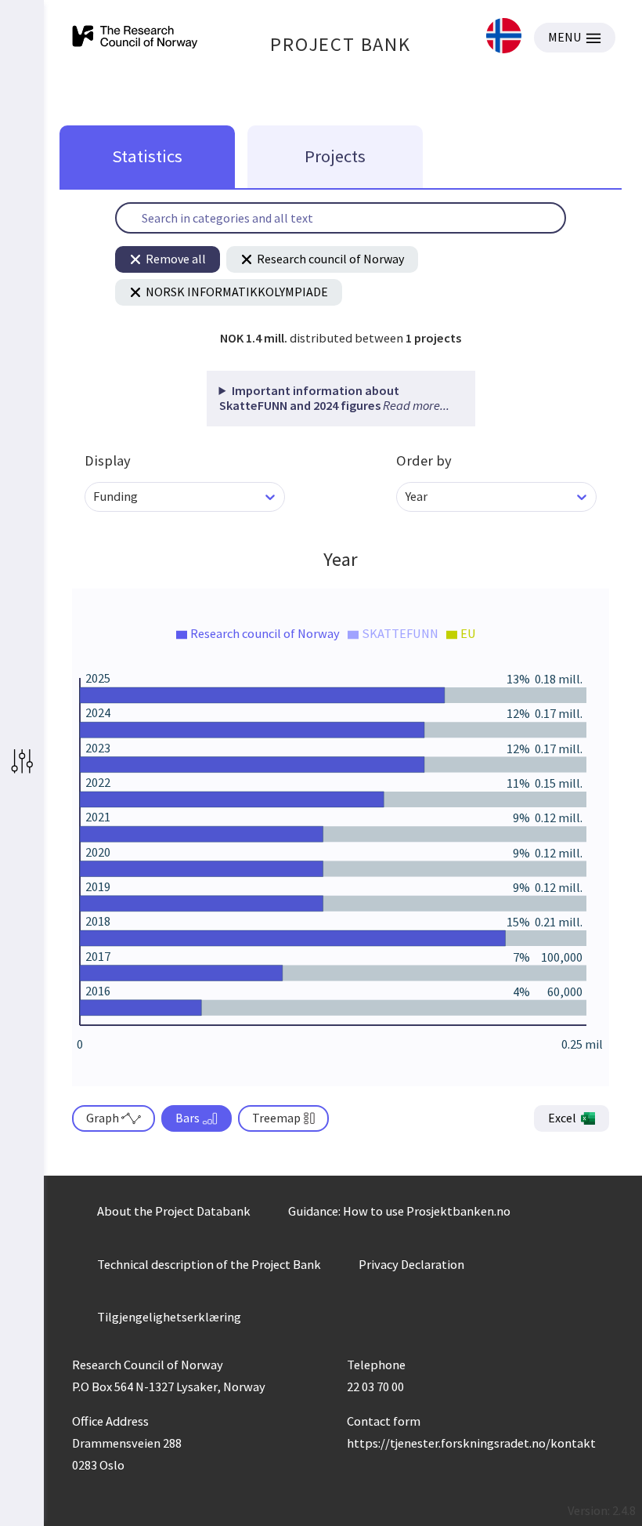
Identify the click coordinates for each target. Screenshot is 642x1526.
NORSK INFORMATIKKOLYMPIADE (237, 291)
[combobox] (94, 496)
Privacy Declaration (411, 1264)
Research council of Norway (330, 258)
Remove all (176, 258)
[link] (503, 37)
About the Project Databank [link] (174, 1211)
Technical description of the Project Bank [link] (209, 1264)
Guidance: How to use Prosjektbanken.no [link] (399, 1211)
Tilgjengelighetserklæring (169, 1317)
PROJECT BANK (340, 44)
